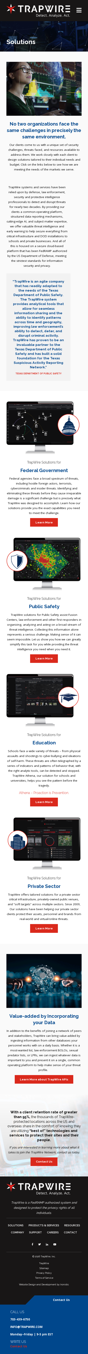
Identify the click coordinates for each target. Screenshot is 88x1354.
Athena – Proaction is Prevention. (44, 793)
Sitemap (44, 1268)
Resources (72, 1225)
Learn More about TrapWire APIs (44, 1079)
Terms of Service (44, 1278)
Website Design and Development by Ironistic (44, 1284)
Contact (70, 1232)
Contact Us (44, 1161)
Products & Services (44, 1225)
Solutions (15, 1225)
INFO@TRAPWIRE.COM (26, 1327)
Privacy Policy (44, 1273)
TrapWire (44, 1263)
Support (35, 1232)
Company (17, 1232)
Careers (53, 1232)
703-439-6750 (20, 1319)
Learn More (44, 522)
